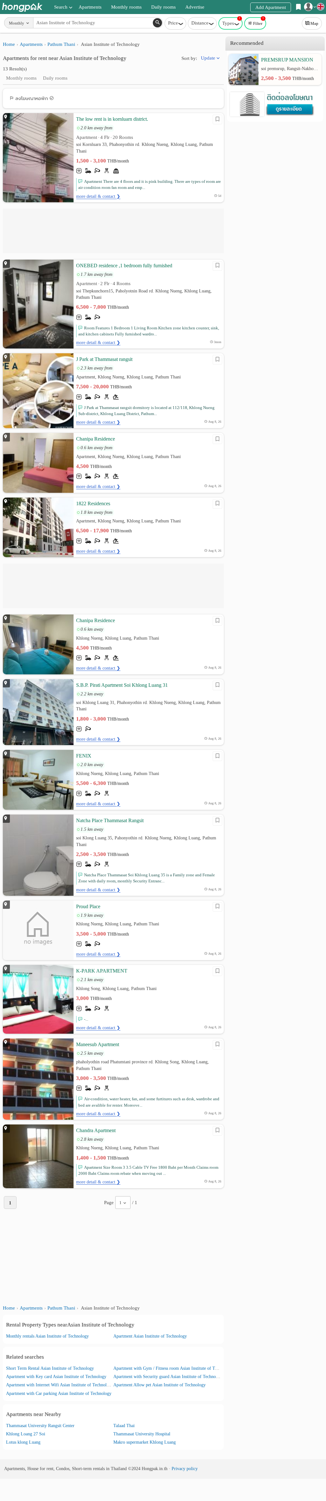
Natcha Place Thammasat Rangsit (110, 820)
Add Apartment (270, 7)
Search (60, 7)
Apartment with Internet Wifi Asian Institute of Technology (59, 1384)
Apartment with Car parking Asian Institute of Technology (58, 1393)
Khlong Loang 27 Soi (25, 1434)
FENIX (83, 755)
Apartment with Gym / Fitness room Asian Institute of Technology (173, 1368)
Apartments (90, 7)
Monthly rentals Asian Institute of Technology (47, 1336)
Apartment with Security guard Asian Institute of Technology (168, 1376)
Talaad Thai (124, 1425)
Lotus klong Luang (23, 1442)
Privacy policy (185, 1468)
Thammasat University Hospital (141, 1434)
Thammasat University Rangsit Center (40, 1425)
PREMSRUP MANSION (287, 59)
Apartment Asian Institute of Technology (150, 1336)
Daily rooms (163, 7)
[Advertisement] (113, 231)
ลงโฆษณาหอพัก (31, 98)
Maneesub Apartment (97, 1044)
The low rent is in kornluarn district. (112, 119)
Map (314, 23)
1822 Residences (93, 503)
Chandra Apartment (96, 1130)
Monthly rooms (126, 7)
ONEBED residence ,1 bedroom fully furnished (124, 265)
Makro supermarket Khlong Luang (144, 1442)
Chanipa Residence (95, 439)
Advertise (194, 7)
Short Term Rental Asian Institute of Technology (50, 1368)
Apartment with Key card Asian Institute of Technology (56, 1376)
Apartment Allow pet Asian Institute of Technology (159, 1384)
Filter (258, 21)
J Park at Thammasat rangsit (104, 359)
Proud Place (88, 906)
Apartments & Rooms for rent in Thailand (22, 7)
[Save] (217, 119)
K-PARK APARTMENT (101, 970)
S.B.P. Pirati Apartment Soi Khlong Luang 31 (122, 685)
